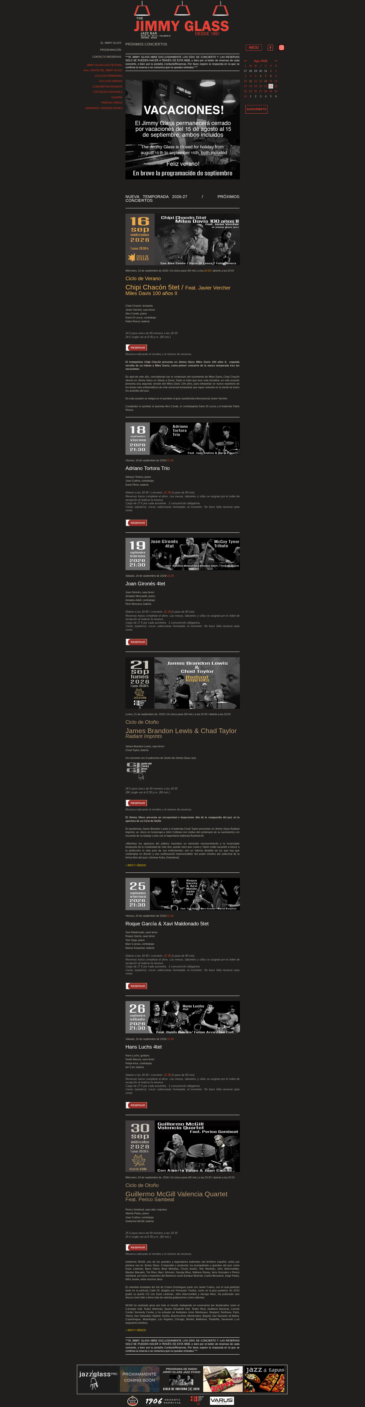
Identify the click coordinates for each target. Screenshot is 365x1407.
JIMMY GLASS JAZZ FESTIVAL (104, 65)
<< (245, 60)
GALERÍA (116, 97)
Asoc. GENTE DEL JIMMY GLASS (102, 70)
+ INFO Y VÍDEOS (135, 865)
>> (275, 60)
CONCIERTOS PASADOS (107, 86)
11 (250, 81)
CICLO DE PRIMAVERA (108, 75)
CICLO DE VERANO (110, 81)
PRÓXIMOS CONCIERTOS (146, 44)
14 (265, 81)
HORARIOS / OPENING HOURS (103, 108)
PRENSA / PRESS (111, 102)
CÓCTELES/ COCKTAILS (107, 91)
